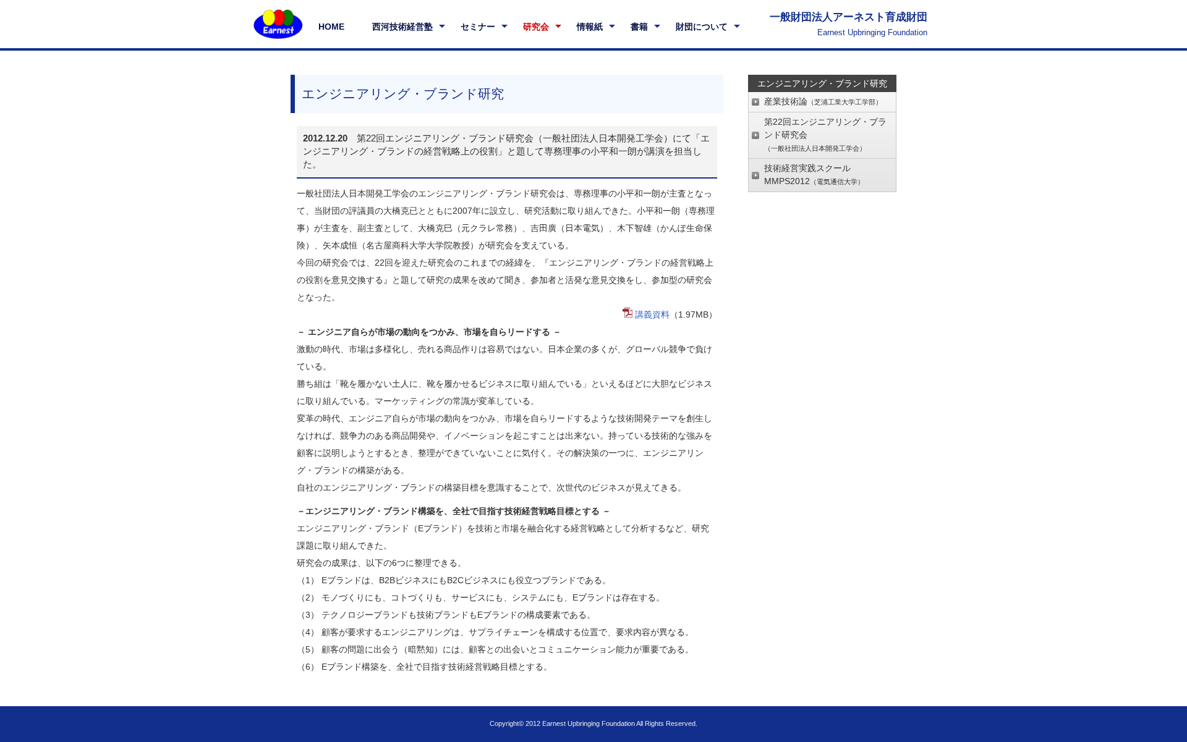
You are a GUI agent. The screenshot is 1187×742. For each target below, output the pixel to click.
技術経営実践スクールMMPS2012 (814, 174)
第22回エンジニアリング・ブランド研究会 (825, 134)
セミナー (478, 27)
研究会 (536, 27)
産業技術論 (823, 101)
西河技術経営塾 (402, 27)
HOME (331, 27)
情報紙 (590, 27)
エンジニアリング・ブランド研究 (822, 83)
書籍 (639, 27)
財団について (702, 27)
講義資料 (652, 314)
